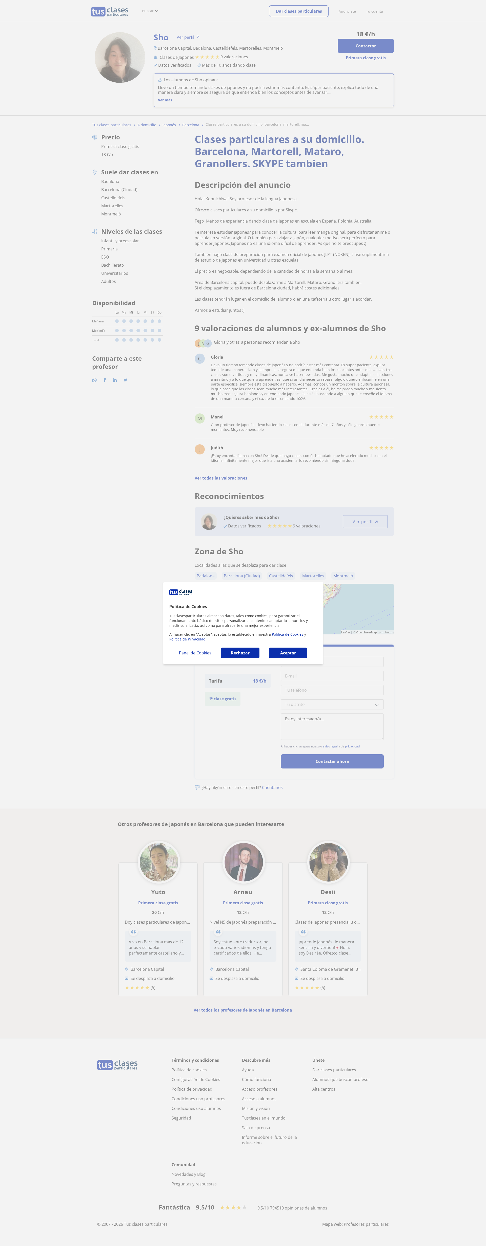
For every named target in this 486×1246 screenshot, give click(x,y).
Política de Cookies (287, 634)
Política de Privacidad (187, 639)
